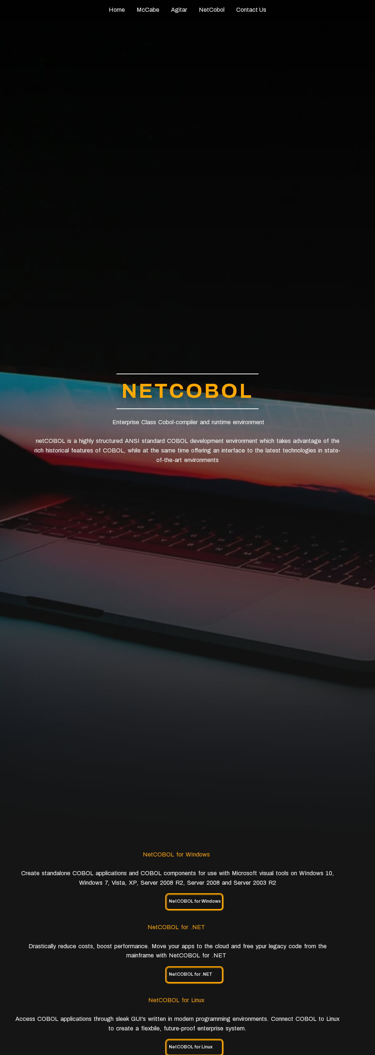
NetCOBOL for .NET (190, 974)
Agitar (179, 10)
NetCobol (211, 10)
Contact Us (251, 10)
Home (117, 10)
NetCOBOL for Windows (195, 901)
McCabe (148, 10)
